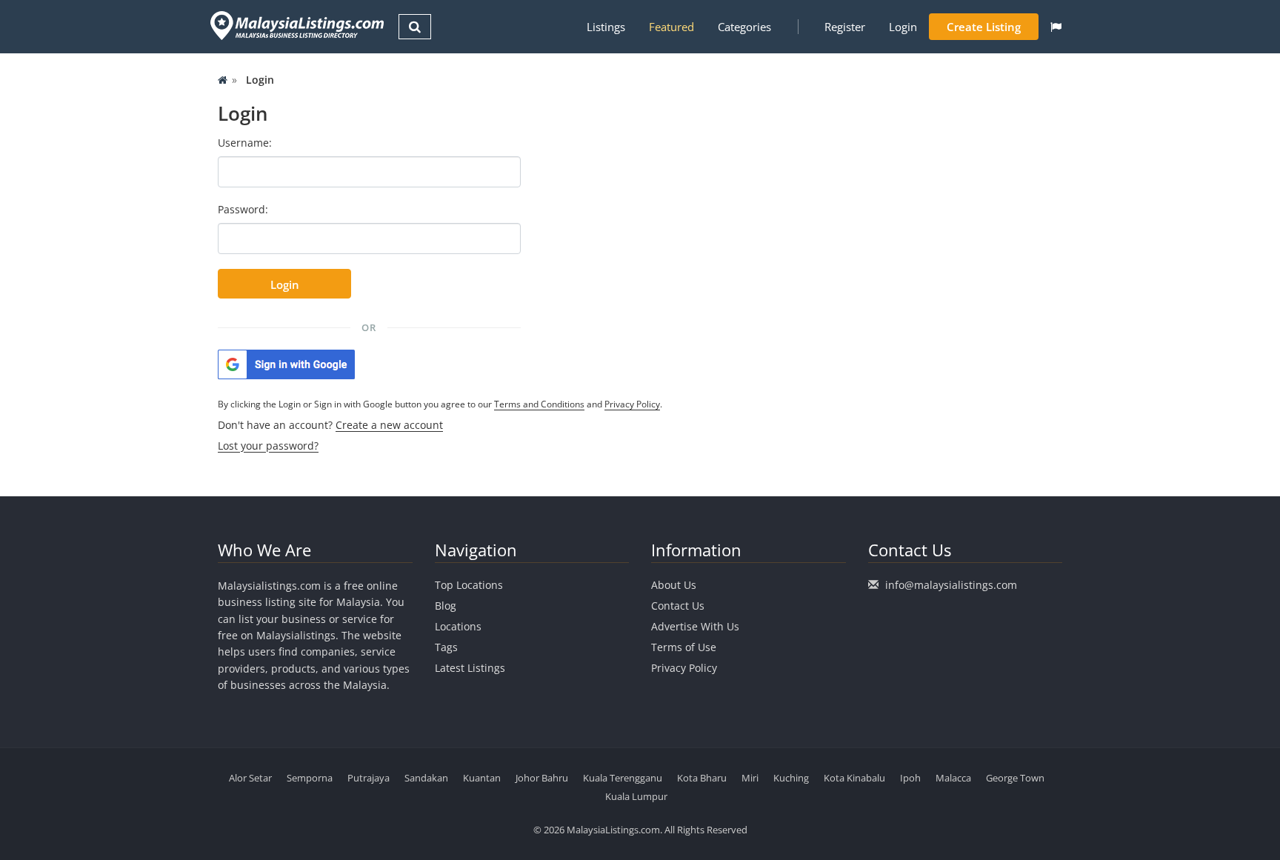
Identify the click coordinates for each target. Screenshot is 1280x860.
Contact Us (677, 606)
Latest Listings (470, 668)
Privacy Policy (632, 404)
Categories (744, 26)
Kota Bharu (702, 777)
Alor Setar (250, 777)
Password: (243, 209)
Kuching (791, 777)
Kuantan (482, 777)
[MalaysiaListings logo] (295, 25)
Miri (750, 777)
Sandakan (426, 777)
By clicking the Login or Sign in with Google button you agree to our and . (440, 404)
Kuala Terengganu (622, 777)
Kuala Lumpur (636, 796)
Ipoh (910, 777)
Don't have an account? (330, 425)
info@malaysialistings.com (951, 585)
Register (844, 26)
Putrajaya (368, 777)
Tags (446, 647)
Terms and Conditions (539, 404)
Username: (245, 143)
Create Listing (984, 26)
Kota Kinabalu (854, 777)
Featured (671, 26)
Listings (606, 26)
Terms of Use (683, 647)
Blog (445, 606)
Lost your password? (268, 446)
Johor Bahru (542, 777)
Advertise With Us (695, 626)
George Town (1015, 777)
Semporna (310, 777)
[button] (1056, 26)
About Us (673, 585)
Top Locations (469, 585)
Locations (458, 626)
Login (903, 26)
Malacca (953, 777)
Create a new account (389, 425)
